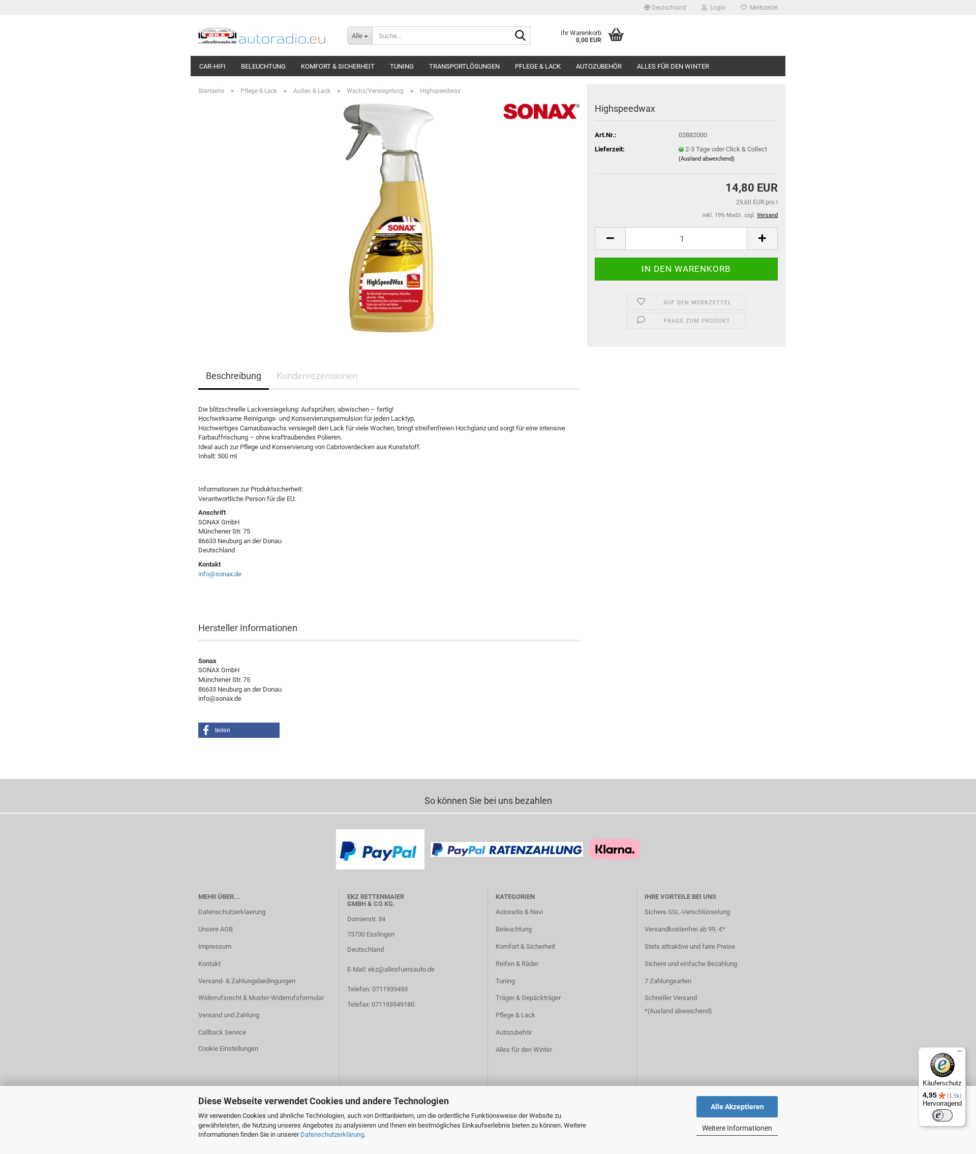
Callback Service (222, 1032)
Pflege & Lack (538, 66)
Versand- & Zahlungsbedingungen (246, 981)
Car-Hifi (212, 66)
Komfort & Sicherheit (338, 66)
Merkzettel (762, 7)
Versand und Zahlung (228, 1015)
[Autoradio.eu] (265, 35)
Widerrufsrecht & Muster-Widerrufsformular (261, 998)
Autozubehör (599, 66)
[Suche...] (520, 36)
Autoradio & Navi (519, 912)
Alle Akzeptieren (737, 1107)
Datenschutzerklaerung (231, 912)
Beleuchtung (263, 66)
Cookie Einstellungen (228, 1048)
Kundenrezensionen (317, 375)
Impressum (214, 946)
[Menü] (960, 1053)
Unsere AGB (215, 929)
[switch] (942, 1115)
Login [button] (716, 7)
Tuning (402, 66)
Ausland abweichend (680, 1011)
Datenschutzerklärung (332, 1134)
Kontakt (209, 964)
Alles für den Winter (673, 66)
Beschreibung (233, 375)
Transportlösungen (464, 66)
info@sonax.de (219, 574)
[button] (665, 7)
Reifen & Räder (517, 964)
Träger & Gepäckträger (528, 998)
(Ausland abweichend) (707, 158)
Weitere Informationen (737, 1128)
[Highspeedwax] (389, 217)
